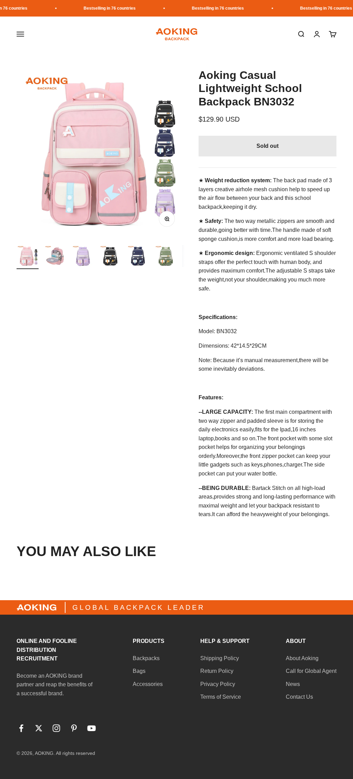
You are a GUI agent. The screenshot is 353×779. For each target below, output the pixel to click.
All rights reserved (75, 753)
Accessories (148, 684)
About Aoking (302, 658)
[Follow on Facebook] (21, 728)
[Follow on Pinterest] (74, 728)
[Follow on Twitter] (38, 728)
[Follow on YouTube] (91, 728)
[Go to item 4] (110, 257)
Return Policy (216, 671)
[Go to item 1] (28, 257)
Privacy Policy (217, 684)
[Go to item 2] (55, 257)
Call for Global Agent (311, 671)
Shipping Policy (219, 658)
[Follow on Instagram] (56, 728)
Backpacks (146, 658)
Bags (139, 671)
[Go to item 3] (83, 257)
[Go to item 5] (138, 257)
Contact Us (299, 697)
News (293, 684)
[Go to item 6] (165, 257)
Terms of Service (220, 697)
